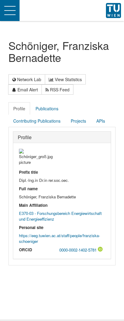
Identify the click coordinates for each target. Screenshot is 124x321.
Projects (78, 121)
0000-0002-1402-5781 (78, 250)
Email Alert (27, 90)
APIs (100, 121)
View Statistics (68, 79)
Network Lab (28, 79)
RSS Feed (59, 90)
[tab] (19, 108)
